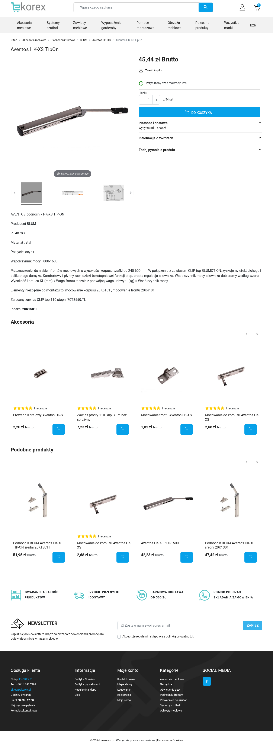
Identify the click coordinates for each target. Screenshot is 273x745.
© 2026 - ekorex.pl (102, 740)
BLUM (83, 40)
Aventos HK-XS (101, 40)
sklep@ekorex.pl (21, 689)
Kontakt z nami (126, 679)
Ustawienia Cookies (170, 740)
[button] (257, 7)
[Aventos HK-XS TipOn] (31, 193)
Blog (77, 694)
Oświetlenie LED (170, 689)
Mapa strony (124, 684)
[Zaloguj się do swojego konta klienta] (242, 7)
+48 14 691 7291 (26, 684)
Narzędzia (166, 684)
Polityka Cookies (85, 679)
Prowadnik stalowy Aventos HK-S (38, 415)
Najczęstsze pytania (23, 705)
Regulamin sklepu (85, 689)
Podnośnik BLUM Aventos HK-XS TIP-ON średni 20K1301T (37, 545)
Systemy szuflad (170, 705)
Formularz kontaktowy (24, 710)
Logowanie (124, 689)
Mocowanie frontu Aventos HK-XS (166, 415)
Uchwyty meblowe (171, 710)
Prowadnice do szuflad (173, 700)
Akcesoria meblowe (34, 40)
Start (14, 40)
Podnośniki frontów (63, 40)
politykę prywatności (179, 636)
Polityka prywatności (87, 684)
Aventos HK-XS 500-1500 (160, 543)
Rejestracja (124, 694)
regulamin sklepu (147, 636)
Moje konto (124, 700)
